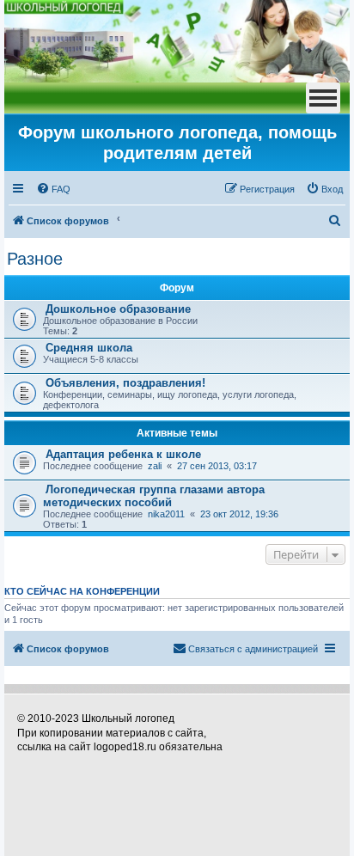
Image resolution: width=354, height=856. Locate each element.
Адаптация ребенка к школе (123, 454)
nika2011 (166, 514)
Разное (35, 258)
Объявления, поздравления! (125, 382)
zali (155, 466)
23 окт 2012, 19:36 (239, 514)
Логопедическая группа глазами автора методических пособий (154, 496)
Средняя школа (89, 347)
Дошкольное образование (118, 309)
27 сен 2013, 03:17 (217, 466)
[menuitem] (53, 189)
